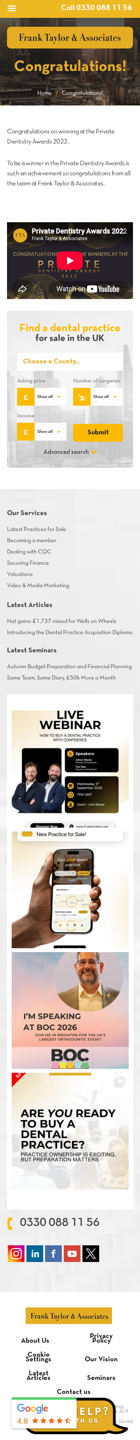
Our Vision (101, 1359)
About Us (35, 1341)
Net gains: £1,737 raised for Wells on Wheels (61, 621)
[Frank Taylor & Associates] (70, 37)
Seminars (101, 1378)
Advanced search (66, 452)
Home (44, 93)
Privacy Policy (101, 1338)
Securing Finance (28, 563)
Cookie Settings (38, 1357)
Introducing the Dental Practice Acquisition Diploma (69, 632)
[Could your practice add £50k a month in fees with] (70, 768)
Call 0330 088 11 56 (96, 8)
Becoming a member (31, 540)
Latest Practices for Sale (36, 529)
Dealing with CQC (29, 552)
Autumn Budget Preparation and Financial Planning (69, 666)
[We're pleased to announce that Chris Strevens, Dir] (70, 1010)
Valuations (20, 574)
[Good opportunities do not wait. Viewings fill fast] (70, 890)
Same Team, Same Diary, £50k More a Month (61, 678)
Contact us (74, 1392)
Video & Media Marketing (38, 585)
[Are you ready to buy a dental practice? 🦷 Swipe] (70, 1131)
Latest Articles (38, 1375)
